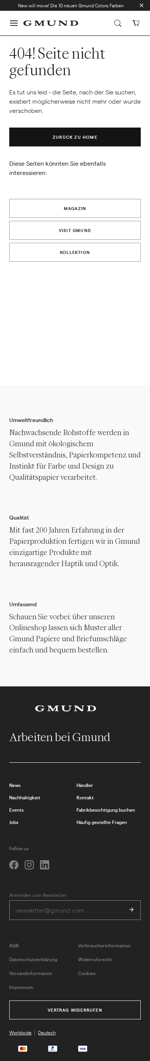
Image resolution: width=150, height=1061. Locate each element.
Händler (85, 785)
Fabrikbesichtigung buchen (106, 810)
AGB (13, 945)
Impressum (21, 987)
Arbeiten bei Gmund (61, 737)
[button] (13, 23)
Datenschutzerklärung (33, 959)
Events (16, 810)
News (15, 785)
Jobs (13, 822)
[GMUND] (50, 23)
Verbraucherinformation (104, 945)
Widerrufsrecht (95, 959)
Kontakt (85, 797)
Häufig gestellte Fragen (102, 822)
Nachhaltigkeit (24, 797)
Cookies (87, 973)
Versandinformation (30, 973)
